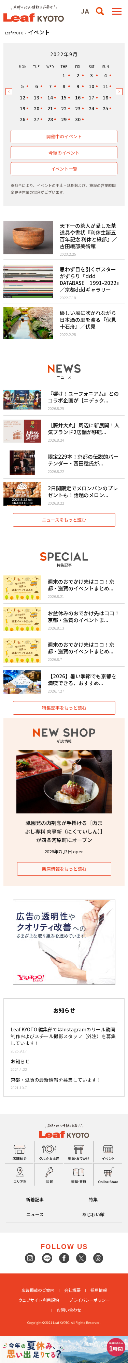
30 (78, 119)
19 (22, 108)
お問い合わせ (69, 1310)
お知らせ (20, 1061)
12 (22, 97)
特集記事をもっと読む (64, 707)
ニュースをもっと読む (64, 520)
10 (91, 86)
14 (50, 97)
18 (105, 97)
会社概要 (72, 1290)
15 (64, 97)
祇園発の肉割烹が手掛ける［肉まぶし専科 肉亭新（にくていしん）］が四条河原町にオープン (64, 831)
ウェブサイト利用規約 (38, 1300)
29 (64, 119)
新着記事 (35, 1199)
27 (36, 119)
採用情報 (98, 1290)
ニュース (35, 1214)
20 (36, 108)
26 (22, 119)
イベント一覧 (64, 168)
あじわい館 (93, 1214)
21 (50, 108)
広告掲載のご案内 (38, 1290)
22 (64, 108)
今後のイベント (64, 152)
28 (50, 119)
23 (78, 108)
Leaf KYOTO (14, 32)
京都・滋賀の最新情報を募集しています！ (56, 1079)
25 (105, 108)
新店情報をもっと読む (64, 869)
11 (105, 86)
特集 (93, 1199)
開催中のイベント (64, 136)
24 (91, 108)
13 (36, 97)
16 (78, 97)
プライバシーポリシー (89, 1300)
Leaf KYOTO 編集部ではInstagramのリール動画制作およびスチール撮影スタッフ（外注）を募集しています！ (63, 1036)
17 (91, 97)
